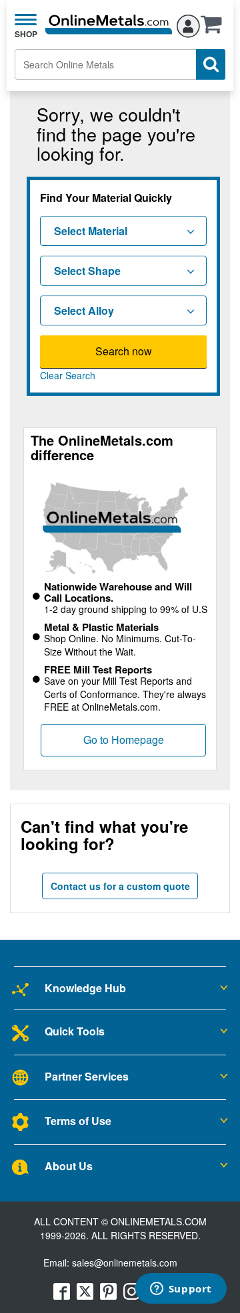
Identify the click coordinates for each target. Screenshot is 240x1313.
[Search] (210, 64)
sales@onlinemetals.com (124, 1262)
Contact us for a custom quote (120, 886)
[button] (214, 28)
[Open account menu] (188, 24)
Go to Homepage (123, 739)
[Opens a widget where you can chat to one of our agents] (181, 1289)
